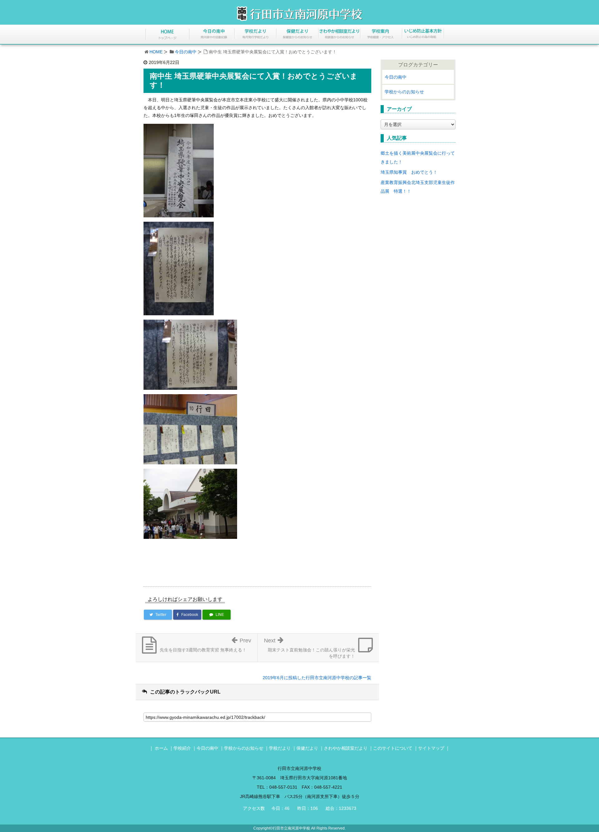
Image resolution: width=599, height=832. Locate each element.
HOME (156, 51)
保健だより (307, 748)
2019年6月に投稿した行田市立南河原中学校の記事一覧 (317, 677)
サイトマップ (431, 748)
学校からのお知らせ (404, 91)
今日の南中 (186, 51)
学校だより (280, 748)
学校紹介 (182, 748)
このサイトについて (392, 748)
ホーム (161, 748)
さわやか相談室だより (346, 748)
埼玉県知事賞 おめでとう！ (409, 172)
